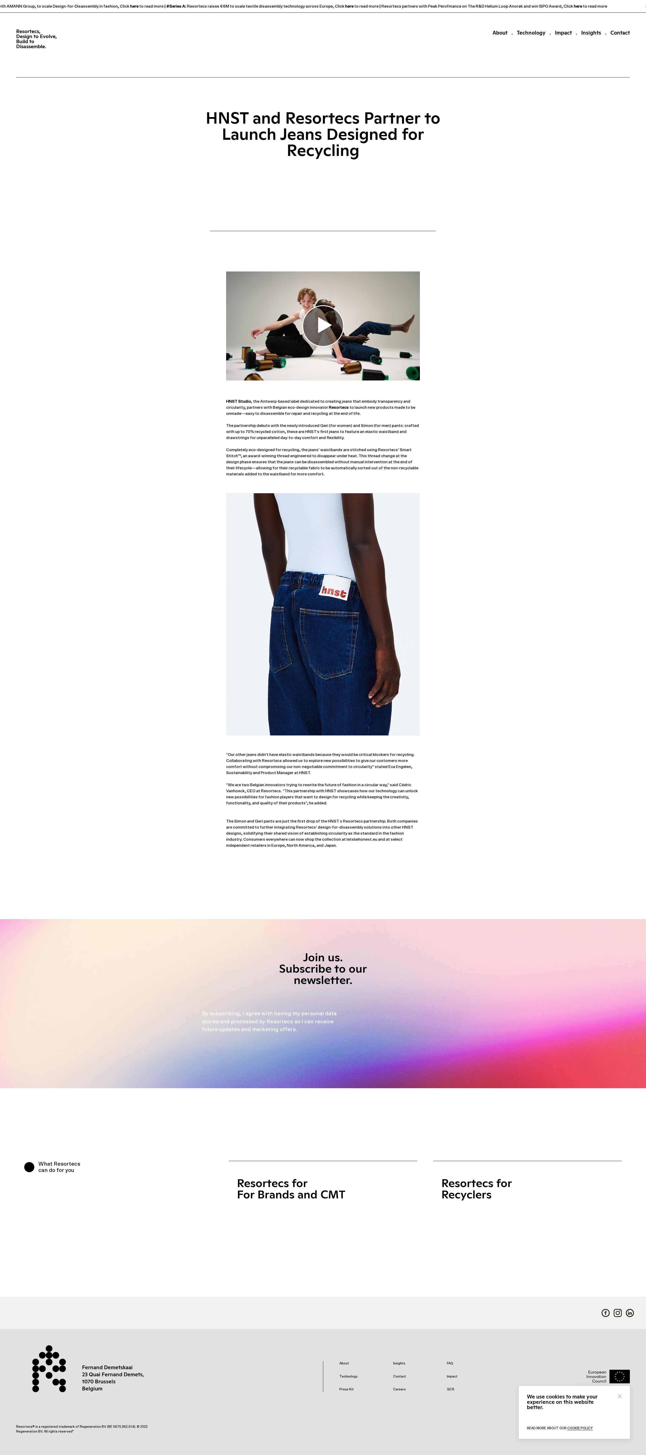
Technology (531, 32)
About (500, 32)
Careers (399, 1389)
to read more (147, 6)
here (130, 6)
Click (121, 6)
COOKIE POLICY (580, 1428)
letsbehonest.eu (361, 839)
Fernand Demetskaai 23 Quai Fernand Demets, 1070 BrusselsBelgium (113, 1378)
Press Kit (346, 1389)
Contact (620, 32)
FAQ (450, 1363)
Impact (563, 32)
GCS (450, 1389)
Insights (591, 32)
